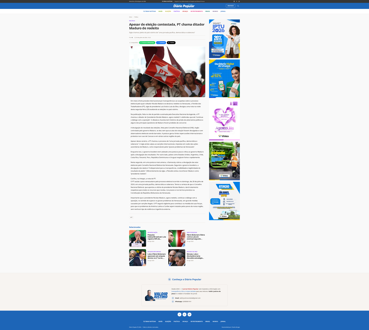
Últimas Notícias (149, 11)
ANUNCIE (231, 6)
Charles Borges (236, 327)
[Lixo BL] (224, 161)
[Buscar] (238, 6)
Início (130, 17)
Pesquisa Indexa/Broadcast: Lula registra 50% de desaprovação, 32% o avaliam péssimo (157, 239)
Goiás (160, 11)
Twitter (172, 42)
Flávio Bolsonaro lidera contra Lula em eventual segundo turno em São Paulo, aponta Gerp (196, 239)
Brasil (207, 11)
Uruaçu (185, 11)
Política (177, 11)
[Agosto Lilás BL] (224, 119)
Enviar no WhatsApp (148, 42)
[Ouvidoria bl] (224, 79)
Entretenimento (197, 11)
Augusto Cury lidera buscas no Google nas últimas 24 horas (189, 1)
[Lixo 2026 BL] (224, 201)
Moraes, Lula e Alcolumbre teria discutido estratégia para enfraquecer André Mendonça (194, 258)
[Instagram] (234, 1)
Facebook (162, 42)
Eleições (168, 11)
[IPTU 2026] (224, 38)
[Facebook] (236, 1)
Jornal (223, 11)
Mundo (215, 11)
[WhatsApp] (239, 1)
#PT (131, 217)
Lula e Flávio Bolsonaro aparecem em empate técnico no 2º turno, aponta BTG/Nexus (157, 257)
